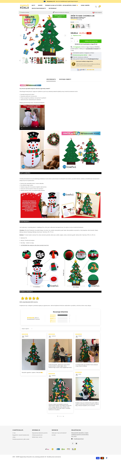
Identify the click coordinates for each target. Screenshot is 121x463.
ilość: (72, 38)
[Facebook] (72, 443)
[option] (43, 36)
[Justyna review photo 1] (60, 350)
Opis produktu (51, 79)
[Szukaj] (96, 6)
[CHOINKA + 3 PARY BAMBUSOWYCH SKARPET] (83, 26)
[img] (25, 334)
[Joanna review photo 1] (60, 390)
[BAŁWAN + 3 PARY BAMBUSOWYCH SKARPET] (88, 26)
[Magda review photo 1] (33, 354)
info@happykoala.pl (79, 438)
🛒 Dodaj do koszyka (90, 41)
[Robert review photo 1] (87, 350)
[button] (21, 35)
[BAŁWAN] (78, 26)
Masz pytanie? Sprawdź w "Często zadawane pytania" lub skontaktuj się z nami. (79, 434)
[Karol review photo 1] (87, 389)
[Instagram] (76, 443)
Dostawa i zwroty (65, 79)
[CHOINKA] (73, 26)
